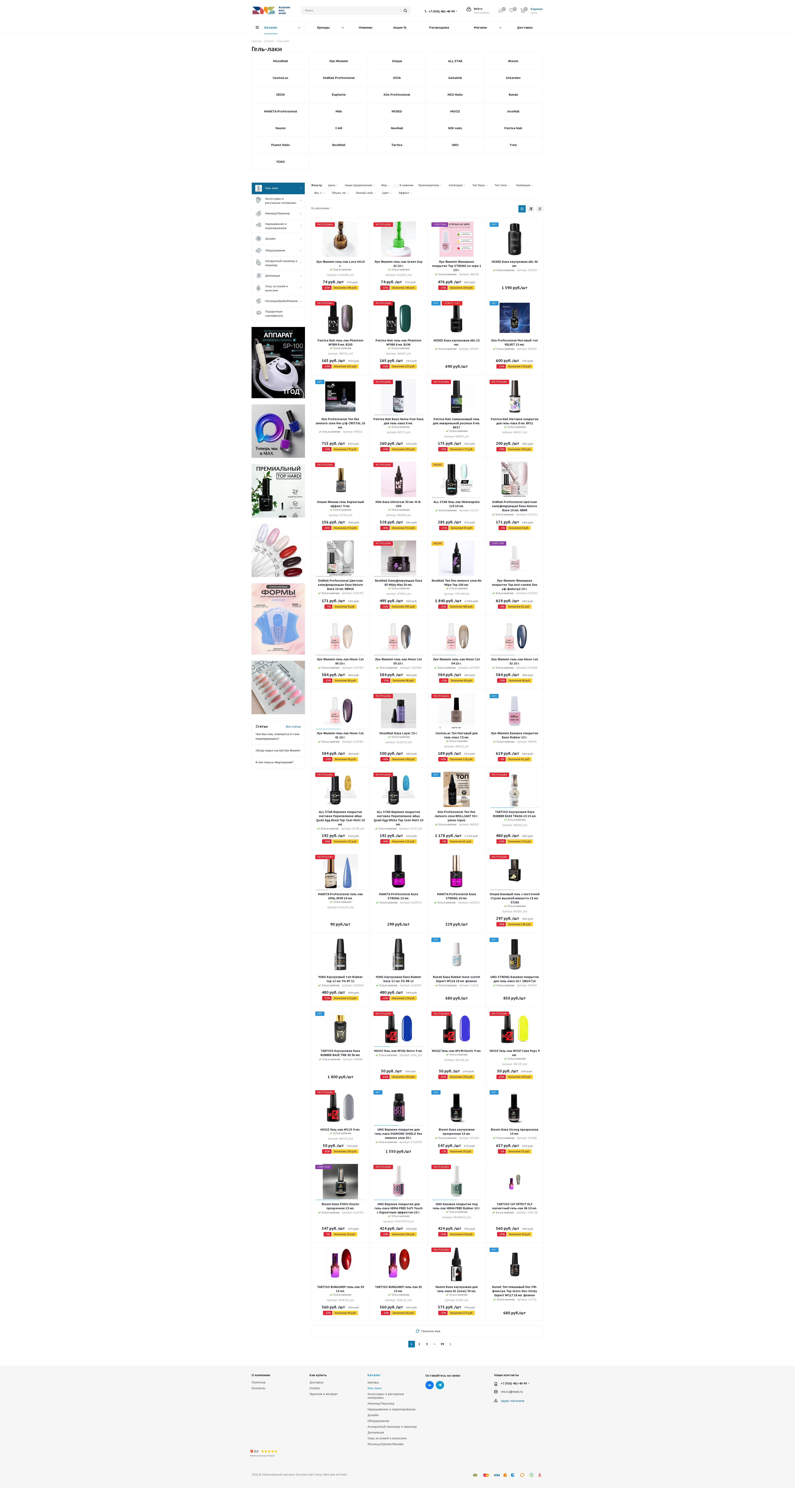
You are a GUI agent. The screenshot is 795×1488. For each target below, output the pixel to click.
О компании (261, 1375)
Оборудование (378, 1421)
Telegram (440, 1385)
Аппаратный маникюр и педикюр (392, 1427)
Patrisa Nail (513, 128)
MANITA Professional (280, 111)
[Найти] (405, 10)
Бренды (373, 1382)
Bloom (513, 61)
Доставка (316, 1382)
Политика (258, 1382)
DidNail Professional (339, 78)
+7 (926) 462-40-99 (442, 11)
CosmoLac (280, 78)
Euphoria (339, 94)
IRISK (280, 94)
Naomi (280, 128)
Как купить (318, 1375)
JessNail (513, 111)
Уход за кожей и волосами (387, 1438)
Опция (397, 61)
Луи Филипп (338, 61)
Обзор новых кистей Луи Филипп (278, 750)
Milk (339, 111)
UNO (455, 145)
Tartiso (396, 145)
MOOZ (455, 111)
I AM (338, 128)
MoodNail (280, 61)
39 (442, 1344)
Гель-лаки (374, 1388)
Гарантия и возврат (323, 1394)
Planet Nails (280, 145)
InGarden (513, 78)
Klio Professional (397, 94)
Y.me (513, 145)
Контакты (258, 1388)
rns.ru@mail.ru (512, 1392)
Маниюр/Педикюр (380, 1403)
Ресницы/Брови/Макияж (385, 1444)
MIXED (397, 111)
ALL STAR (455, 61)
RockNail (338, 145)
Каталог (374, 1375)
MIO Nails (455, 94)
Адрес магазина (512, 1401)
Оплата (315, 1388)
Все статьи (293, 726)
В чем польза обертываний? (275, 762)
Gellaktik (455, 78)
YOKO (280, 162)
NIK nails (455, 128)
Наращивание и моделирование (391, 1409)
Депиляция (375, 1432)
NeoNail (397, 128)
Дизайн (373, 1415)
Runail (513, 94)
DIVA (397, 78)
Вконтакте (429, 1385)
